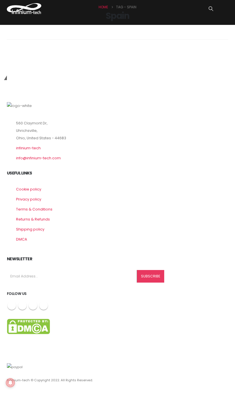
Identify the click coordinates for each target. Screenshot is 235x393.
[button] (211, 9)
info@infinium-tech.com (38, 158)
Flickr (43, 305)
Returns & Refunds (33, 219)
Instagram (33, 305)
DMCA (21, 239)
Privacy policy (28, 199)
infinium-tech (28, 148)
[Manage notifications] (10, 382)
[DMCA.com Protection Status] (28, 326)
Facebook (11, 305)
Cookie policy (28, 189)
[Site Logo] (24, 8)
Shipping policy (30, 229)
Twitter (22, 305)
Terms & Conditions (34, 209)
